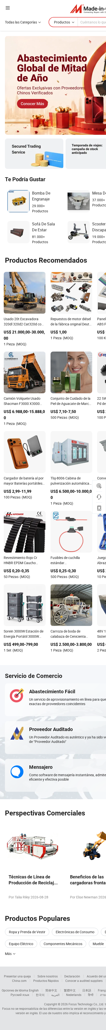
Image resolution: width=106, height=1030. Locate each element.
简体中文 (51, 990)
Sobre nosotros (47, 976)
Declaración (72, 976)
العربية (55, 995)
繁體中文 (70, 990)
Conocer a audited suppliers (84, 981)
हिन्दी (90, 995)
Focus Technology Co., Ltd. (86, 1004)
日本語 (86, 990)
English (34, 990)
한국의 (40, 995)
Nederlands (73, 995)
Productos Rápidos (46, 981)
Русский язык (20, 995)
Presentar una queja (17, 976)
